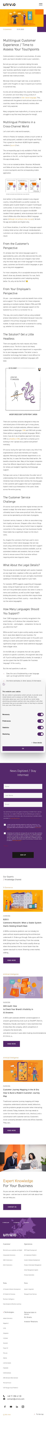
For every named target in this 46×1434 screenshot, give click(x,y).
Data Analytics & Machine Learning (12, 1304)
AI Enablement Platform (30, 1255)
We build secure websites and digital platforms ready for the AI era (12, 1251)
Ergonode (5, 1368)
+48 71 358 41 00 (14, 1396)
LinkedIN (17, 1407)
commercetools (7, 1363)
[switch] (40, 721)
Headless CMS (15, 439)
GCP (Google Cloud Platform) (10, 1388)
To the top (38, 1414)
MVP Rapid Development (30, 1250)
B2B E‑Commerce (7, 1260)
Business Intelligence (8, 1299)
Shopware (5, 1333)
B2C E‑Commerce (7, 1265)
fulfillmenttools (7, 1373)
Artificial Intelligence (11, 974)
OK (23, 749)
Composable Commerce (9, 1255)
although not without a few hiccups (21, 219)
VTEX (4, 1328)
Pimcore (5, 1353)
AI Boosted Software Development (12, 1289)
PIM (24, 430)
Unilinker (5, 1338)
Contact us (12, 1207)
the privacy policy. (15, 818)
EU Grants (28, 1317)
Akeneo (5, 1358)
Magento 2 (5, 1323)
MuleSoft (5, 1343)
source (13, 145)
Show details (37, 743)
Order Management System (31, 1270)
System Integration (29, 1289)
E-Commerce (7, 29)
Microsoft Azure (7, 1383)
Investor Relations (31, 1321)
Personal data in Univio (30, 1313)
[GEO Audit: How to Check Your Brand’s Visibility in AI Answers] (23, 989)
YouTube (11, 1407)
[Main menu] (40, 4)
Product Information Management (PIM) (32, 1265)
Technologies (9, 1312)
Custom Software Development (32, 1260)
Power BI (5, 1348)
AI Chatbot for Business (9, 1294)
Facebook (5, 1407)
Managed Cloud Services (30, 1294)
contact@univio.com (15, 1399)
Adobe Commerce (7, 1318)
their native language (28, 98)
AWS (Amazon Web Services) (10, 1378)
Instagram (23, 1407)
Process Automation (29, 1275)
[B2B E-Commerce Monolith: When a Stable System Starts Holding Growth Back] (23, 902)
